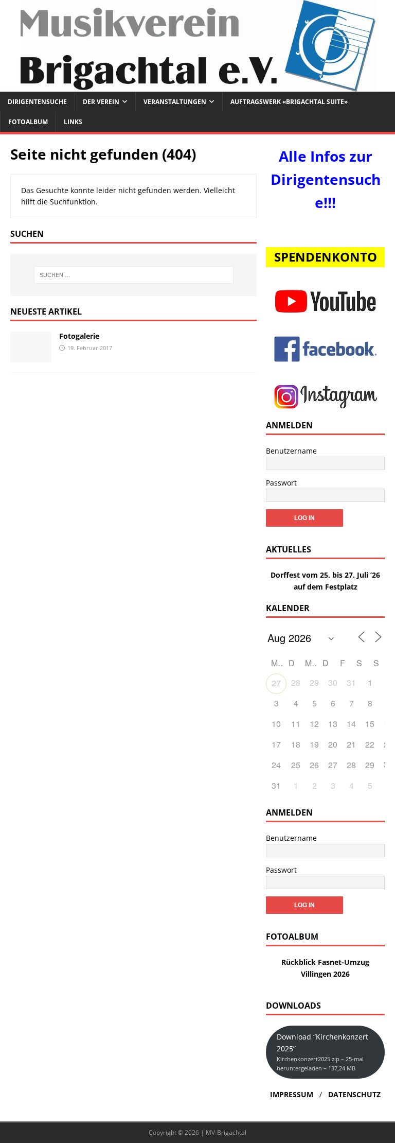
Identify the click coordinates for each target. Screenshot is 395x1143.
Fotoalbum (28, 121)
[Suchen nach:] (133, 275)
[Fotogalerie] (30, 356)
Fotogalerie (79, 336)
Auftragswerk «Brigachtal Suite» (289, 101)
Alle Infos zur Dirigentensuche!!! (326, 179)
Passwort (281, 483)
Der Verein (101, 101)
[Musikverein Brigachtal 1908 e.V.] (197, 85)
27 (276, 683)
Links (73, 121)
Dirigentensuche (37, 101)
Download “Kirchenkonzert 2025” (322, 1052)
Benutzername (291, 451)
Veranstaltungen (174, 101)
